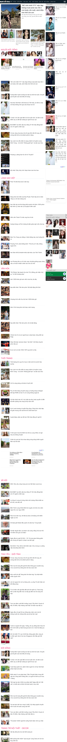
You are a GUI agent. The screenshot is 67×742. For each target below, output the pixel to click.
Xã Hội (4, 461)
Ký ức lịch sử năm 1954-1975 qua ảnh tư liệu (23, 342)
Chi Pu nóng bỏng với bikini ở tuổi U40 (21, 375)
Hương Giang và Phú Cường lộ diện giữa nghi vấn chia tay (27, 216)
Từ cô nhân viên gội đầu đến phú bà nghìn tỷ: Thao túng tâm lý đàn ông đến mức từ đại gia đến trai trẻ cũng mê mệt (26, 573)
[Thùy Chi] (21, 54)
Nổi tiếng (46, 1)
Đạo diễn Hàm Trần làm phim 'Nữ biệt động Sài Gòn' (25, 279)
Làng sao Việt (8, 170)
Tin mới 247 (51, 260)
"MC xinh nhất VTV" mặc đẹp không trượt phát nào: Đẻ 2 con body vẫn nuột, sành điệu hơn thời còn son (33, 8)
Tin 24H (49, 205)
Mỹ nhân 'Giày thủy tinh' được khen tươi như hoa (24, 162)
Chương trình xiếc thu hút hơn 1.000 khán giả (23, 291)
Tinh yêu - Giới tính (11, 535)
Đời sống (19, 1)
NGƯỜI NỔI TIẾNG (53, 207)
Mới (11, 1)
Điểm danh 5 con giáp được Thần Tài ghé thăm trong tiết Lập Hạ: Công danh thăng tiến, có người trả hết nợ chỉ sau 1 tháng (27, 658)
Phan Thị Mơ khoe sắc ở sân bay (19, 173)
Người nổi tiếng (9, 50)
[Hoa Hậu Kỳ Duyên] (9, 54)
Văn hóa (25, 1)
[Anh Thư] (13, 54)
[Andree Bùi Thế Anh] (17, 54)
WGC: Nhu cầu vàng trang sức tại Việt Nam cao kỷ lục (26, 465)
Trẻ (30, 1)
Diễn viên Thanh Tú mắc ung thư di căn (21, 209)
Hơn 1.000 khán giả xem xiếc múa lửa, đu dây (23, 271)
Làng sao (52, 1)
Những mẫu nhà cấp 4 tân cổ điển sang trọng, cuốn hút (26, 731)
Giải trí (41, 1)
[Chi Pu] (28, 54)
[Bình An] (39, 54)
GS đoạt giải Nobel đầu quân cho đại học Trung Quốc (25, 504)
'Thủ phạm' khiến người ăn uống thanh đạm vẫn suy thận (26, 702)
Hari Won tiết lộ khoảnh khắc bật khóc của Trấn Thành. (26, 244)
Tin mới (49, 4)
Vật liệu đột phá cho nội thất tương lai (21, 713)
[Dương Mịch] (3, 54)
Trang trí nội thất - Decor (14, 709)
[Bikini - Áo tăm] (25, 54)
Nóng (14, 1)
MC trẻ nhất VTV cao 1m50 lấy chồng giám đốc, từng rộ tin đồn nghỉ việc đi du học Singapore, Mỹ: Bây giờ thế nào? (26, 617)
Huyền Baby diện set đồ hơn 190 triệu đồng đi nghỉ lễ (25, 409)
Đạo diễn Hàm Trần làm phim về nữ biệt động (23, 315)
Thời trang (35, 1)
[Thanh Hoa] (33, 54)
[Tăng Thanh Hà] (6, 54)
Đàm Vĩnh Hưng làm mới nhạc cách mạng (22, 299)
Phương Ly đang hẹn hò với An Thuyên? (21, 146)
